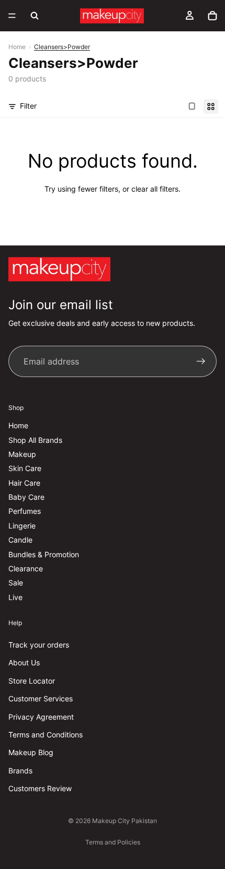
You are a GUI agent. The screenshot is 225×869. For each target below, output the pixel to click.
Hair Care (24, 482)
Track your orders (38, 644)
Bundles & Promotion (43, 553)
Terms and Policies (112, 842)
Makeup (22, 454)
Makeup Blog (30, 752)
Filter (28, 105)
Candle (20, 539)
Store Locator (31, 680)
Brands (20, 770)
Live (15, 597)
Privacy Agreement (41, 716)
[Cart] (212, 15)
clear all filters (154, 188)
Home (17, 47)
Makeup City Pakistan (124, 821)
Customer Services (40, 698)
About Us (24, 662)
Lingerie (22, 525)
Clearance (25, 568)
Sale (15, 582)
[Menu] (12, 16)
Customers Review (40, 788)
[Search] (34, 15)
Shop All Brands (35, 439)
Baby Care (26, 496)
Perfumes (24, 511)
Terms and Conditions (45, 734)
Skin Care (24, 468)
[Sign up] (201, 361)
